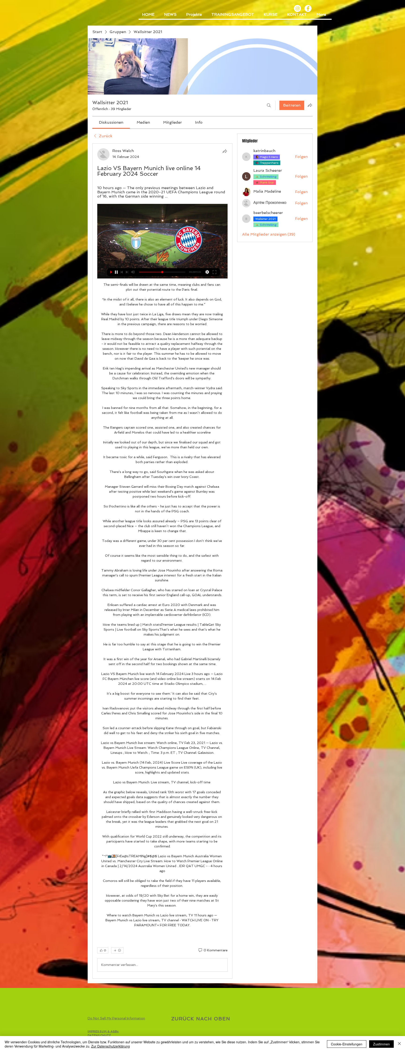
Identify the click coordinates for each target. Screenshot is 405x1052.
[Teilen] (225, 151)
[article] (162, 560)
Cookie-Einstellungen (346, 1044)
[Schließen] (399, 1044)
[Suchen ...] (269, 105)
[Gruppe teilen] (310, 105)
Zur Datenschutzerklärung (110, 1046)
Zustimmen (381, 1044)
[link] (111, 122)
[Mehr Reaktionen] (117, 950)
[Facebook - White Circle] (307, 8)
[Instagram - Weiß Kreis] (297, 8)
